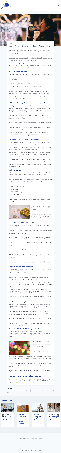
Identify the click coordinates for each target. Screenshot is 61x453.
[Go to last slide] (3, 415)
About (24, 438)
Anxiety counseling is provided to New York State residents (22, 379)
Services (28, 438)
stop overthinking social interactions (18, 282)
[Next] (58, 415)
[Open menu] (58, 6)
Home (20, 438)
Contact (40, 438)
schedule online (14, 382)
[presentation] (7, 407)
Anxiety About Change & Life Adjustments (45, 389)
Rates (33, 438)
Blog (36, 438)
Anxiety (10, 43)
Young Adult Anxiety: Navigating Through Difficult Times (18, 390)
